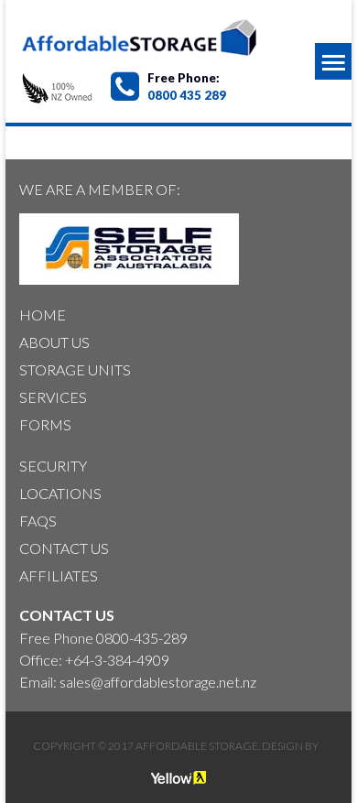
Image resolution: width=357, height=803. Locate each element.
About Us (54, 342)
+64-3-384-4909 (117, 659)
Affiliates (58, 575)
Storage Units (75, 369)
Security (53, 465)
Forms (45, 424)
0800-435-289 (142, 637)
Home (42, 314)
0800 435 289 (186, 95)
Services (53, 397)
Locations (60, 493)
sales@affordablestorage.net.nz (158, 681)
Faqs (38, 520)
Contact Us (64, 548)
